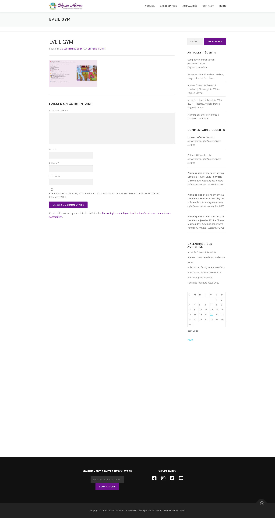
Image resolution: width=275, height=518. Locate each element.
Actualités (190, 6)
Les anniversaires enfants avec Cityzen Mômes (204, 141)
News (190, 262)
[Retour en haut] (261, 503)
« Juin (190, 339)
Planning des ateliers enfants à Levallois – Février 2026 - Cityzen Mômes (205, 198)
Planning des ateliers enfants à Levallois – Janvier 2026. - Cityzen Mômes (206, 220)
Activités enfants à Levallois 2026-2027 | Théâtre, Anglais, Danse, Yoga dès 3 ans (204, 104)
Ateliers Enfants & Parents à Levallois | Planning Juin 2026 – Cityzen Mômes (203, 89)
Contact (208, 6)
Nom (53, 149)
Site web (54, 176)
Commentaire (58, 110)
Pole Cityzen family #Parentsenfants (206, 267)
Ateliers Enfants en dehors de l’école (206, 257)
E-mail (54, 162)
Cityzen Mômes (97, 48)
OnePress (131, 510)
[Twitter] (172, 478)
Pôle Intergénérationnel (199, 277)
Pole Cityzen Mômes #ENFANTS (204, 272)
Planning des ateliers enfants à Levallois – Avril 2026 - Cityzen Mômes (205, 176)
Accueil (150, 6)
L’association (168, 6)
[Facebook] (154, 478)
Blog (222, 6)
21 (211, 314)
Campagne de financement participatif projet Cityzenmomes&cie (201, 63)
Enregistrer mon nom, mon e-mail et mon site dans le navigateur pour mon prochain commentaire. (104, 195)
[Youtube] (181, 478)
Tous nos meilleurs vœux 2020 (203, 282)
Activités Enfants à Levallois (201, 252)
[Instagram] (163, 478)
